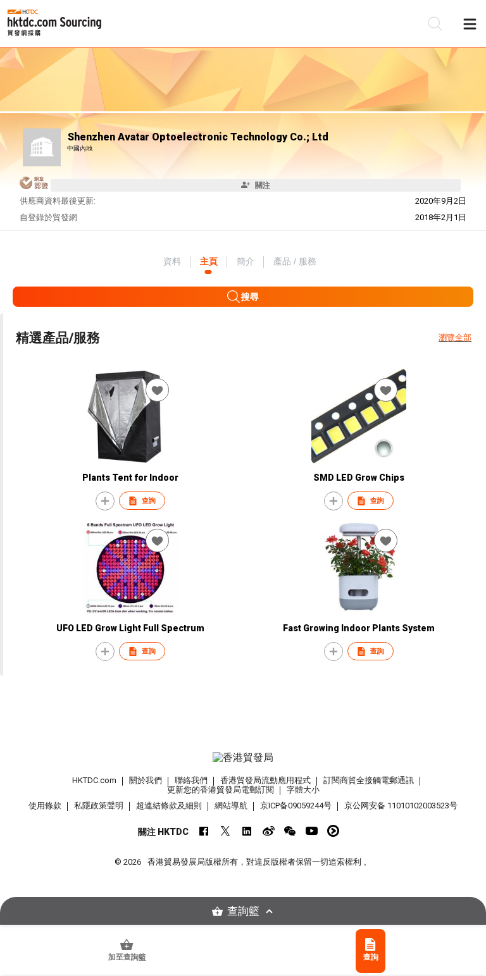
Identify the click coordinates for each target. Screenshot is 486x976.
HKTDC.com (94, 780)
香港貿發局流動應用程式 (265, 780)
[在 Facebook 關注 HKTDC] (204, 831)
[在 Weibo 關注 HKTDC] (269, 831)
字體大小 (303, 789)
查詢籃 (243, 911)
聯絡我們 (191, 780)
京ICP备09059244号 (296, 805)
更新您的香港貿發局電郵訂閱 (220, 789)
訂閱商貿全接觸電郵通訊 (368, 780)
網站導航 (231, 805)
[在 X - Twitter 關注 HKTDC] (226, 831)
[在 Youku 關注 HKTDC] (333, 831)
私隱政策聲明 (98, 805)
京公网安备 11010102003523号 (401, 805)
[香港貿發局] (243, 757)
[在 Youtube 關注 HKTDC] (312, 831)
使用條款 (44, 805)
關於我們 (145, 780)
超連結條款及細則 (169, 805)
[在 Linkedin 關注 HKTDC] (247, 831)
